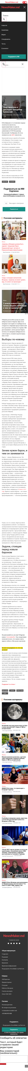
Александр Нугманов (7, 730)
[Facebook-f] (8, 943)
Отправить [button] (3, 1064)
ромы (5, 693)
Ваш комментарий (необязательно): (9, 1052)
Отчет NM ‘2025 (6, 994)
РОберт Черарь (20, 690)
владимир (12, 181)
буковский (5, 181)
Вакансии (5, 963)
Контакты (5, 960)
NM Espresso (6, 979)
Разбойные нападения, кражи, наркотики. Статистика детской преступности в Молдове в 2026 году (14, 819)
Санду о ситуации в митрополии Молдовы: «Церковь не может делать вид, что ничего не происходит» (13, 280)
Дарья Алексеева (7, 114)
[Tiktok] (16, 943)
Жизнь (5, 104)
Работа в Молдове (7, 988)
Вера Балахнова (6, 252)
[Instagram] (14, 943)
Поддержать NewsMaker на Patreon (13, 968)
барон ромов (5, 690)
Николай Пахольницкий (7, 856)
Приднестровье (7, 982)
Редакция (5, 957)
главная (12, 690)
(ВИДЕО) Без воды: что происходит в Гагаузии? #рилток (13, 789)
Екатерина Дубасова (8, 311)
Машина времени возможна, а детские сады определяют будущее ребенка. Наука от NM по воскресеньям (14, 758)
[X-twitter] (11, 943)
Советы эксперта (7, 991)
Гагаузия (4, 985)
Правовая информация (9, 966)
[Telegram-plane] (19, 943)
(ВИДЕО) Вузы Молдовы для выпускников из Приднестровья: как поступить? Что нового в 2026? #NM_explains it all (15, 884)
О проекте (5, 954)
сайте (13, 135)
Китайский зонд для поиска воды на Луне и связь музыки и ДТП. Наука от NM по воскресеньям (14, 727)
